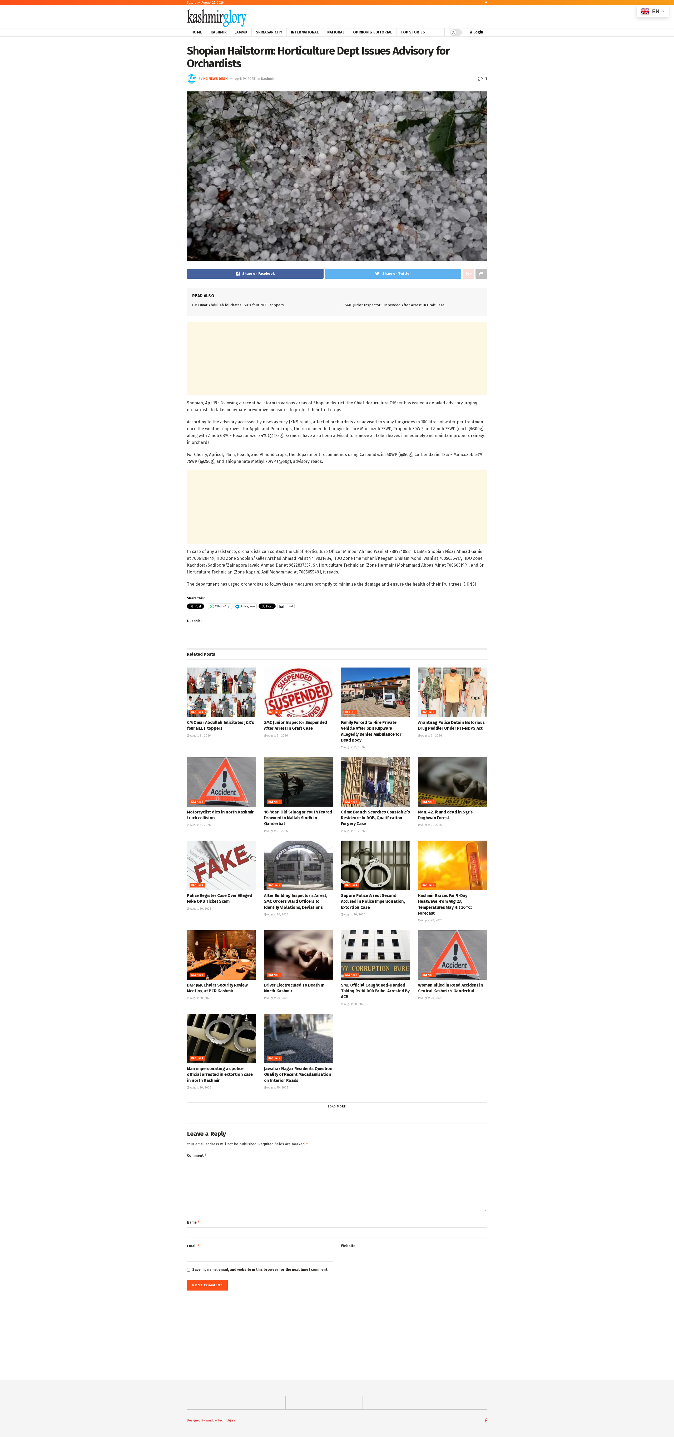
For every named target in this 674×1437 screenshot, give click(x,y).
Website (348, 1246)
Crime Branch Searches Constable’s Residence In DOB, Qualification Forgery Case (375, 818)
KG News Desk (215, 79)
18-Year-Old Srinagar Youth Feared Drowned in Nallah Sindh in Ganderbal (298, 818)
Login (478, 32)
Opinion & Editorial (372, 32)
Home (196, 32)
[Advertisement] (337, 358)
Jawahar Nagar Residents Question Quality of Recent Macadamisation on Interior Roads (298, 1074)
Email (193, 1245)
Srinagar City (269, 32)
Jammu (241, 32)
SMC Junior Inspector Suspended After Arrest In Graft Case (394, 305)
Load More (337, 1106)
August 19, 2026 (277, 1087)
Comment (197, 1155)
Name (193, 1222)
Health (350, 712)
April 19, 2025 (245, 79)
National (335, 32)
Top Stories (413, 32)
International (305, 32)
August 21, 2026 (200, 735)
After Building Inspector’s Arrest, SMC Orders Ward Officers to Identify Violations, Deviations (295, 901)
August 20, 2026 (200, 908)
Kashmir (219, 32)
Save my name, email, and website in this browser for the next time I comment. (260, 1269)
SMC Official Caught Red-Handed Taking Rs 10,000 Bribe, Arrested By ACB (375, 991)
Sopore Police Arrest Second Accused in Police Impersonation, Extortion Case (373, 901)
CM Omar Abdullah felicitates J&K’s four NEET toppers (238, 305)
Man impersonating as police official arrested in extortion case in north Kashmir (220, 1074)
